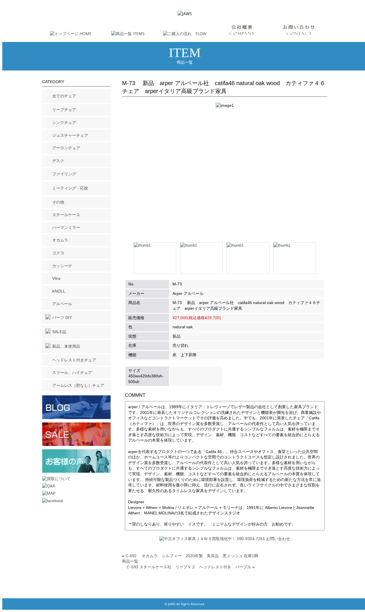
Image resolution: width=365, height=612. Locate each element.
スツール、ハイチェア (72, 372)
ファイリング (64, 174)
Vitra (56, 278)
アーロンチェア (66, 148)
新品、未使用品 (66, 346)
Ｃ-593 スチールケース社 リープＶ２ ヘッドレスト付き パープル (188, 567)
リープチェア (64, 109)
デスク (58, 160)
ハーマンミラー (66, 227)
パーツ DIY (62, 317)
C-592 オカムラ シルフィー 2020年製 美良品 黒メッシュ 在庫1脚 (191, 555)
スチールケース (66, 214)
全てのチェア (64, 96)
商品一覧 (130, 561)
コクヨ (58, 253)
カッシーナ (62, 265)
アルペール (62, 303)
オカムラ (60, 240)
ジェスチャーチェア (70, 135)
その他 (58, 202)
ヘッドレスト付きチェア (74, 360)
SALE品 (59, 331)
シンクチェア (64, 122)
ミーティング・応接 (70, 188)
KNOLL (58, 291)
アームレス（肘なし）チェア (78, 385)
